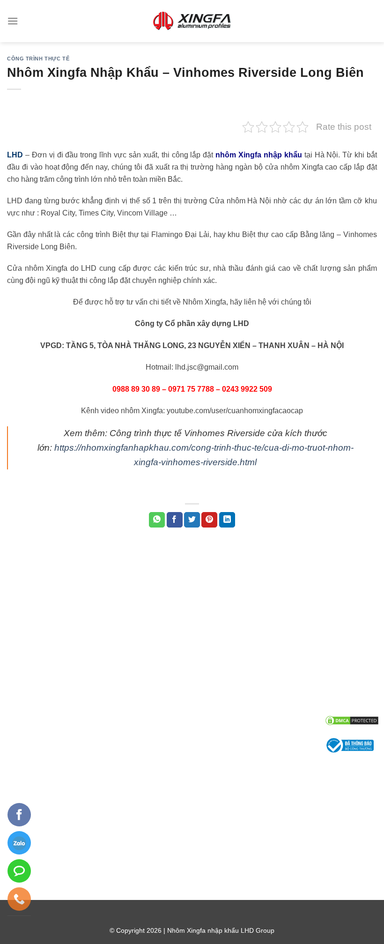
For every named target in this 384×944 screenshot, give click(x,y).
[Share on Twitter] (192, 520)
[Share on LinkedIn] (227, 520)
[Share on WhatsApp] (157, 520)
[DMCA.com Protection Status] (352, 720)
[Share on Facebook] (175, 520)
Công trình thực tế (38, 58)
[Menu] (12, 20)
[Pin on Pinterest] (209, 520)
